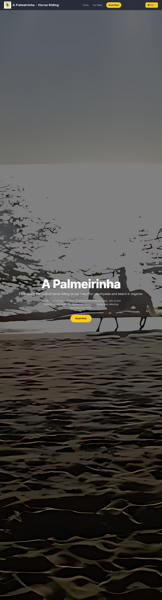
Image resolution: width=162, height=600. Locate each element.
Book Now (114, 5)
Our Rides (97, 5)
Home (86, 5)
